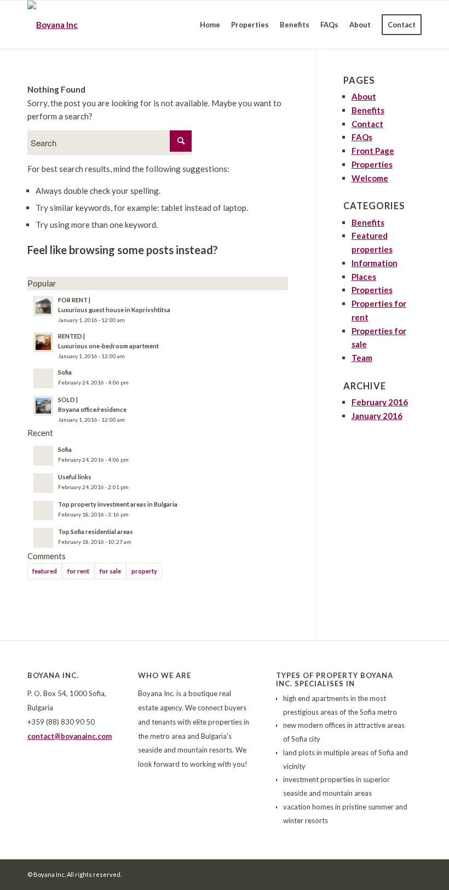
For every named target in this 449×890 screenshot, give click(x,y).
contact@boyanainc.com (69, 736)
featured (44, 571)
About (364, 96)
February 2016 (380, 402)
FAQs (362, 137)
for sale (110, 571)
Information (375, 263)
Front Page (373, 151)
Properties (372, 164)
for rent (78, 571)
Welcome (370, 178)
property (144, 571)
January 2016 (377, 416)
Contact (367, 124)
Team (362, 358)
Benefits (368, 110)
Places (364, 277)
